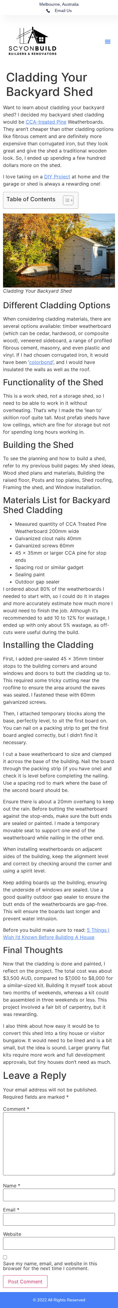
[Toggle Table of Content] (65, 200)
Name (11, 1185)
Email (11, 1209)
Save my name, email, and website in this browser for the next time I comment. (50, 1266)
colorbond (41, 362)
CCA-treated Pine (46, 122)
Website (12, 1234)
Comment (16, 1108)
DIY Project (57, 177)
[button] (107, 41)
